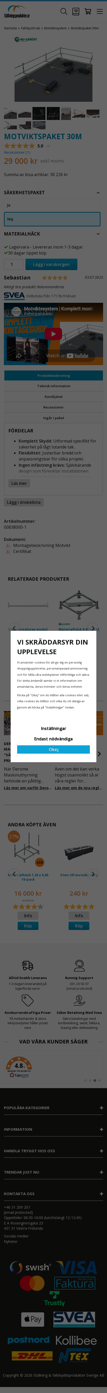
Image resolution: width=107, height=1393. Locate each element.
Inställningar (53, 728)
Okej (53, 749)
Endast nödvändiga (53, 739)
